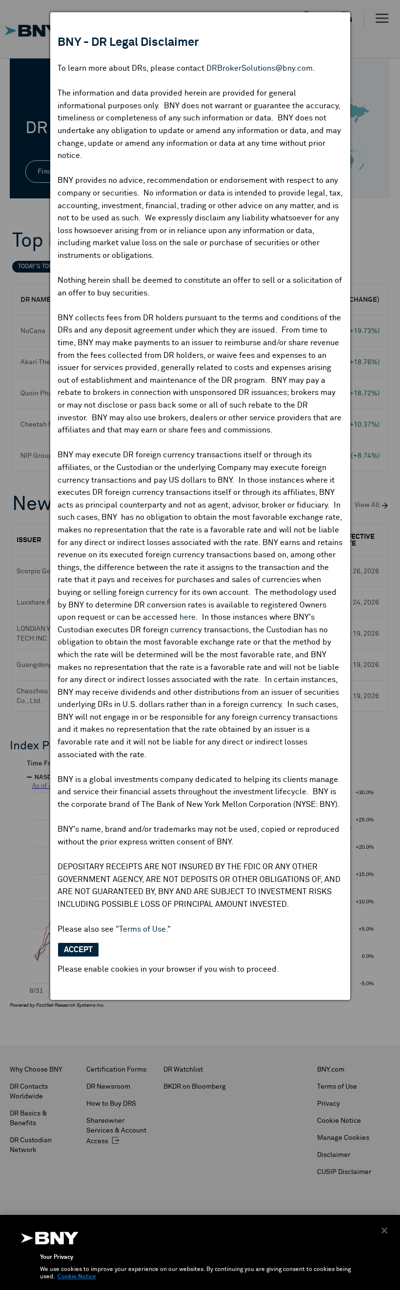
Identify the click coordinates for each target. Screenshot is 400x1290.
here (188, 617)
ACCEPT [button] (78, 950)
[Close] (384, 1230)
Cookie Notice (77, 1277)
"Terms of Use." (143, 929)
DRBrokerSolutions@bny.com (259, 68)
